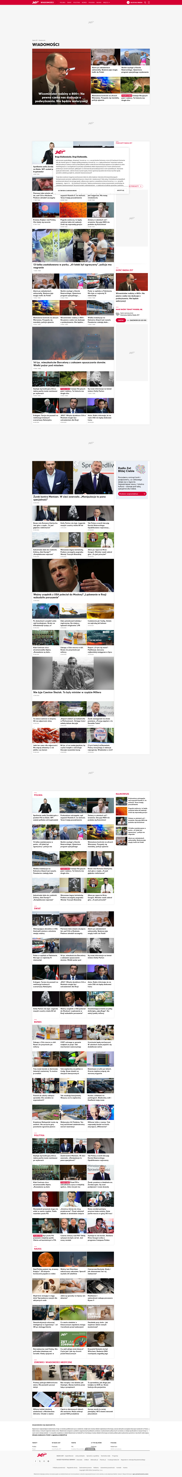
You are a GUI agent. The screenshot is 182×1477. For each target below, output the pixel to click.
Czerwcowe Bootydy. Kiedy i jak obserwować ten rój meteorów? (99, 1271)
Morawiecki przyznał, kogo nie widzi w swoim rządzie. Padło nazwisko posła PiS (45, 1211)
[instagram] (44, 1461)
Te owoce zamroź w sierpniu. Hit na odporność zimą (44, 720)
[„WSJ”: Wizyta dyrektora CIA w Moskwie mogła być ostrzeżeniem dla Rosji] (73, 405)
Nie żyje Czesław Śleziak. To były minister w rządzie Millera (67, 692)
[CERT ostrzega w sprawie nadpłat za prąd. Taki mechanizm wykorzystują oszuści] (73, 1032)
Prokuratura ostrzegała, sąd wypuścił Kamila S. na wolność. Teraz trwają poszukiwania (73, 195)
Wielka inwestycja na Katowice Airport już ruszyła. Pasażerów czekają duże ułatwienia (99, 321)
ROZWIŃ (91, 1449)
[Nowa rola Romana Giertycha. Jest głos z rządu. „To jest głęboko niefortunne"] (45, 513)
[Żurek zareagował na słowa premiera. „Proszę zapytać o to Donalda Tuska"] (100, 708)
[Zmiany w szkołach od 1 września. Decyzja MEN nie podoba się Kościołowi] (100, 210)
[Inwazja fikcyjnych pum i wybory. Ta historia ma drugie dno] (73, 379)
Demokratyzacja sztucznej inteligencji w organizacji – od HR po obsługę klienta (45, 1324)
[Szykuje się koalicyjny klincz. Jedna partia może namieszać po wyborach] (45, 379)
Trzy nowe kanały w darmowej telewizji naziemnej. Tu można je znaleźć (45, 1071)
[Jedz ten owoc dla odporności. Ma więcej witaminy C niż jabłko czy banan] (45, 735)
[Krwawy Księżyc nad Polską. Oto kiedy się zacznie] (45, 210)
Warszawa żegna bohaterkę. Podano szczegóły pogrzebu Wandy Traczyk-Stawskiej (72, 552)
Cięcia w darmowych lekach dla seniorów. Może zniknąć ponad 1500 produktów (71, 1411)
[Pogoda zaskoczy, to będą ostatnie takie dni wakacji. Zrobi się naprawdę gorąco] (73, 210)
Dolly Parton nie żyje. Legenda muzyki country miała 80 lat (72, 524)
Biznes (84, 2)
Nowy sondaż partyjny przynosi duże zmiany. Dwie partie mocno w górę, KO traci (100, 1211)
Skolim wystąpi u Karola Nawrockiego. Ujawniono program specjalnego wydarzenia (70, 294)
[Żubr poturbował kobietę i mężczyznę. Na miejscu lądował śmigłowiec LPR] (73, 611)
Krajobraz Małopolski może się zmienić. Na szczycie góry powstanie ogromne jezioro (45, 1124)
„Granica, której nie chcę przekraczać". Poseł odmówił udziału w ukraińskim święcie (72, 1211)
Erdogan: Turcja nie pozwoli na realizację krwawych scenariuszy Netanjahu (45, 417)
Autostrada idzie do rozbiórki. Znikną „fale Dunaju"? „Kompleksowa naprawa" (45, 552)
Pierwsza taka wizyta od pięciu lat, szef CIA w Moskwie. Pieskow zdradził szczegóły (45, 195)
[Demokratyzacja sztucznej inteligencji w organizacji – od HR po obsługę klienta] (45, 1312)
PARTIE (73, 1443)
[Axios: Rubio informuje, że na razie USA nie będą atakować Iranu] (100, 405)
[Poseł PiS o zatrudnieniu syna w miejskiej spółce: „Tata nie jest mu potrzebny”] (73, 1172)
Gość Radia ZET (124, 270)
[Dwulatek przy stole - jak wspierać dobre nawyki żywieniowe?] (100, 1312)
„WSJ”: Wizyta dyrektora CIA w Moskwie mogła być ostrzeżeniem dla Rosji (73, 417)
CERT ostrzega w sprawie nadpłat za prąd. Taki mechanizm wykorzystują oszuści (70, 1045)
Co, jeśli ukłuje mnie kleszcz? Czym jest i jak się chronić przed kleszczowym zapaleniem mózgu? (71, 1352)
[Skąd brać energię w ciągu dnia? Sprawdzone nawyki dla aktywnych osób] (45, 1286)
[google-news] (48, 1461)
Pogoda (92, 2)
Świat (69, 2)
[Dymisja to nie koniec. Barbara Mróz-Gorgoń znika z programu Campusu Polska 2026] (100, 1225)
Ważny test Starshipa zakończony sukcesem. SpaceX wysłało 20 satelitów (73, 1271)
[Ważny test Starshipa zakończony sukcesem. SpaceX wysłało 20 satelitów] (73, 1259)
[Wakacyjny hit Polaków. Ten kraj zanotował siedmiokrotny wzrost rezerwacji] (73, 1112)
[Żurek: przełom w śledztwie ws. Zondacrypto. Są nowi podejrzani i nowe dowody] (100, 1172)
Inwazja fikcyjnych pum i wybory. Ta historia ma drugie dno (72, 391)
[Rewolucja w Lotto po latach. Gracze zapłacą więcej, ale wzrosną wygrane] (100, 1059)
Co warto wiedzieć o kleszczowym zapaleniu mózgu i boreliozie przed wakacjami (72, 1324)
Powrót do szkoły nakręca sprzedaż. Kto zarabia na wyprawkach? (43, 1097)
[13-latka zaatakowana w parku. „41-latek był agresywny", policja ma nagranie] (73, 245)
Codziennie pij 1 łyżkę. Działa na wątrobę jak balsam (99, 622)
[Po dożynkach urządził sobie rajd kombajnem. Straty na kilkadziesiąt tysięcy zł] (45, 611)
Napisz (121, 320)
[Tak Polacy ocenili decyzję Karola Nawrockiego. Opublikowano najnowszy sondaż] (100, 513)
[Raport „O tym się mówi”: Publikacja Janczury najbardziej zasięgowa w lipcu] (100, 637)
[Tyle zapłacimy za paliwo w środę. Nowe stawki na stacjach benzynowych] (73, 1059)
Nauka (98, 2)
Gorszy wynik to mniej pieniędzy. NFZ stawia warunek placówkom (100, 1411)
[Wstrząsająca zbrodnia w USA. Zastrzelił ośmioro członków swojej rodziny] (45, 919)
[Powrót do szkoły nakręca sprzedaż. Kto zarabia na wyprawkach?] (45, 1085)
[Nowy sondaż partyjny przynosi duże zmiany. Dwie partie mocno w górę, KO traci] (100, 1199)
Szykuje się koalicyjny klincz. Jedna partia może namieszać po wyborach (45, 391)
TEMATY (34, 1443)
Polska (62, 2)
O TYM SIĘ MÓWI (96, 1443)
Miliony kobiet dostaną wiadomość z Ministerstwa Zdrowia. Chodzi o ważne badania (43, 1412)
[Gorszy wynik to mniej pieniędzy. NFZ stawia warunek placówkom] (100, 1399)
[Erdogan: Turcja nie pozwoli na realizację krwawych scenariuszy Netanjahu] (45, 405)
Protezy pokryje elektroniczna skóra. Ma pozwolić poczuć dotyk (45, 1384)
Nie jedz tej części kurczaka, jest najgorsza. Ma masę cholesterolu (99, 195)
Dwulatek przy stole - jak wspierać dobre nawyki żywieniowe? (98, 1324)
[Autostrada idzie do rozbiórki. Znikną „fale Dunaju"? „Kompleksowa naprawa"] (45, 539)
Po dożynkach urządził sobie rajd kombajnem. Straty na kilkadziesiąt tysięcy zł (44, 623)
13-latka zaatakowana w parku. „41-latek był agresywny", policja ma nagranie (72, 266)
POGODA (113, 1443)
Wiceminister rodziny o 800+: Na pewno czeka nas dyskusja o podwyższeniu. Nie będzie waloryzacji (72, 321)
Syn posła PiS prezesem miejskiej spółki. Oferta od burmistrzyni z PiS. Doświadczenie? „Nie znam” (44, 1239)
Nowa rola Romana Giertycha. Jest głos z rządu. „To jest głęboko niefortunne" (45, 525)
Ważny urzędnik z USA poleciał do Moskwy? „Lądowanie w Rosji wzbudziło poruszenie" (69, 596)
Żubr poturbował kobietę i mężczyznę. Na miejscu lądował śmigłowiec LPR (70, 623)
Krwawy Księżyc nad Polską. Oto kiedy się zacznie (44, 221)
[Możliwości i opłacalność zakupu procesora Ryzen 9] (100, 1286)
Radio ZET (35, 40)
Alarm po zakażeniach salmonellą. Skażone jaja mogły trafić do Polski (43, 293)
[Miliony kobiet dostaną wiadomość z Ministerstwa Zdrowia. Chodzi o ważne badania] (45, 1399)
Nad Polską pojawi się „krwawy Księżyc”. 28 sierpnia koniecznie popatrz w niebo (45, 1271)
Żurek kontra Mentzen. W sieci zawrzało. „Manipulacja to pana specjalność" (69, 498)
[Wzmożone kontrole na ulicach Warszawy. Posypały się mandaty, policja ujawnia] (45, 307)
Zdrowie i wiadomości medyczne (53, 1362)
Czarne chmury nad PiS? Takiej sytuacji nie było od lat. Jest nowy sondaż (72, 1237)
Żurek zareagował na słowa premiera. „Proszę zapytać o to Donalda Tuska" (100, 721)
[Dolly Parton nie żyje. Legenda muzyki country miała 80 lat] (73, 513)
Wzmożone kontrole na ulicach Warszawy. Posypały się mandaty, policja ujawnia (45, 319)
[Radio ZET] (35, 2)
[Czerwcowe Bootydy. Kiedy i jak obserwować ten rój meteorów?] (100, 1259)
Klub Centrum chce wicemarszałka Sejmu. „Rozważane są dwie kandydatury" (42, 650)
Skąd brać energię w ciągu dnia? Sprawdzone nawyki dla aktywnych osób (45, 1298)
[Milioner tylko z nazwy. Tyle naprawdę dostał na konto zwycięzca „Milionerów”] (100, 1112)
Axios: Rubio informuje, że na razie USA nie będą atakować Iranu (99, 417)
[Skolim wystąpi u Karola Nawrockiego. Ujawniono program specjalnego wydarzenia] (73, 281)
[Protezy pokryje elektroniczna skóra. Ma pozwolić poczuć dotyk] (45, 1372)
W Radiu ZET (56, 1443)
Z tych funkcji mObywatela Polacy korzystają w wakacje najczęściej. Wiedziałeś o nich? (100, 747)
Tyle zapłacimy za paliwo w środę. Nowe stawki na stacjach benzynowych (71, 1071)
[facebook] (35, 1461)
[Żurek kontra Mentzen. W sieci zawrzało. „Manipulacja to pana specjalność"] (73, 477)
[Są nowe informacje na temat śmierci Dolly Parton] (100, 379)
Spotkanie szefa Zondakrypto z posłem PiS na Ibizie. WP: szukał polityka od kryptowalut (52, 169)
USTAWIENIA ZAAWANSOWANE (67, 190)
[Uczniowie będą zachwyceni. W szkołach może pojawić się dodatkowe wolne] (100, 1032)
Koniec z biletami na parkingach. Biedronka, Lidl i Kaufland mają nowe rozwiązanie (99, 1098)
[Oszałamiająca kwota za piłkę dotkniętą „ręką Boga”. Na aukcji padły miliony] (100, 998)
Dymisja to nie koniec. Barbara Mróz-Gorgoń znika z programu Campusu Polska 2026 (100, 1238)
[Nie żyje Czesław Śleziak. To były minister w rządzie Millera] (73, 673)
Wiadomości (47, 2)
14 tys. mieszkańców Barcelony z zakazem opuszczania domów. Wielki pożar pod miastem (69, 364)
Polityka (76, 2)
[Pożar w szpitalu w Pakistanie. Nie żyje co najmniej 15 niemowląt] (100, 281)
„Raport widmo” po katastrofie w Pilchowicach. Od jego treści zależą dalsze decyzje (72, 721)
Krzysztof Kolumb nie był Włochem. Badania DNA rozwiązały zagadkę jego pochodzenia (98, 1352)
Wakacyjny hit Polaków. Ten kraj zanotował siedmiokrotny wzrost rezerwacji (72, 1124)
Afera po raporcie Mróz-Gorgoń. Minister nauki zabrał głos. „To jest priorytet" (100, 552)
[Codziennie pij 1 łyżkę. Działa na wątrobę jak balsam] (100, 611)
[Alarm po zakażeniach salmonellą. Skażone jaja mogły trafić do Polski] (45, 281)
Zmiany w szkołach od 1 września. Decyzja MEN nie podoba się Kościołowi (99, 222)
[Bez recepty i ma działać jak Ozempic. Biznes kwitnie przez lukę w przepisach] (73, 1372)
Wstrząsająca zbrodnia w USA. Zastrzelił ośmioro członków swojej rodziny (45, 931)
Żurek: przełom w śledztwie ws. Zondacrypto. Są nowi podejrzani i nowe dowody (100, 1184)
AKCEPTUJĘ (120, 190)
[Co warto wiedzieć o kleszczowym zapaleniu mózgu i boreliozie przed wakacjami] (73, 1312)
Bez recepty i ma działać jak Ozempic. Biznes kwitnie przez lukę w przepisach (72, 1384)
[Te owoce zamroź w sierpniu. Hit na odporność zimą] (45, 708)
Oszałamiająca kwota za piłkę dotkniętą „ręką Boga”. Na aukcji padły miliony (100, 1011)
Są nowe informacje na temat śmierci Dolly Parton (100, 390)
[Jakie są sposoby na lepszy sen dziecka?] (73, 1286)
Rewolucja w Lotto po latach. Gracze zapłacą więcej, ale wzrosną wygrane (99, 1071)
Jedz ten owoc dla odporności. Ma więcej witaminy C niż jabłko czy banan (45, 747)
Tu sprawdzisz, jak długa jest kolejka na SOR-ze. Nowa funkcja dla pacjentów (99, 1384)
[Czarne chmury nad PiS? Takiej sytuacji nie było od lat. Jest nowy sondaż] (73, 1225)
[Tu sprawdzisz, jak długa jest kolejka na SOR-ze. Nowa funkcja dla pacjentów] (100, 1372)
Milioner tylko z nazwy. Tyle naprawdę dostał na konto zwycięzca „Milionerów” (99, 1124)
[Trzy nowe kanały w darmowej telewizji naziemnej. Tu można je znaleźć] (45, 1059)
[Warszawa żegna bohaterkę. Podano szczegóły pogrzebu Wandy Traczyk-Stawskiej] (73, 539)
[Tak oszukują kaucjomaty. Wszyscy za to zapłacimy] (73, 1085)
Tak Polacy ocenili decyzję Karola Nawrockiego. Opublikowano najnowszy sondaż (98, 526)
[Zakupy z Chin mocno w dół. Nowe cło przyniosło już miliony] (73, 637)
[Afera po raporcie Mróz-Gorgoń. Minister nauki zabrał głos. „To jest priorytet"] (100, 539)
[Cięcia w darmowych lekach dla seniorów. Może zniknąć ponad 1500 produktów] (73, 1399)
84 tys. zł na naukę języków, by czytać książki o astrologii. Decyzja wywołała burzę (72, 747)
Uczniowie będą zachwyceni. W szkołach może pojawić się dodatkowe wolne (100, 1044)
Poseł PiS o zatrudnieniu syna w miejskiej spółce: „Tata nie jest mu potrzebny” (72, 1185)
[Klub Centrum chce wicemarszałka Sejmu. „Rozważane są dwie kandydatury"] (45, 637)
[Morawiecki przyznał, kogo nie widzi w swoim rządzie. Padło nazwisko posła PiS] (45, 1199)
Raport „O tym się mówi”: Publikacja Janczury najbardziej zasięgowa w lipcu (100, 649)
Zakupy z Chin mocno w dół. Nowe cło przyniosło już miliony (71, 649)
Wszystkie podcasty (130, 186)
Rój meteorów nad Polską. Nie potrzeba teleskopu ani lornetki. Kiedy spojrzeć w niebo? (45, 1352)
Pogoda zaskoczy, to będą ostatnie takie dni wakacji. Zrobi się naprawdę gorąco (71, 222)
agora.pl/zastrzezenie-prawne (140, 1474)
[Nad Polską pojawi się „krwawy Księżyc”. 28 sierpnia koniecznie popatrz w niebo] (45, 1259)
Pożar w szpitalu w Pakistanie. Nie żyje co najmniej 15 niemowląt (100, 293)
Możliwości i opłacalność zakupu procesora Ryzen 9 (100, 1298)
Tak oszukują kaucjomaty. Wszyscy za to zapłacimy (70, 1096)
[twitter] (40, 1461)
